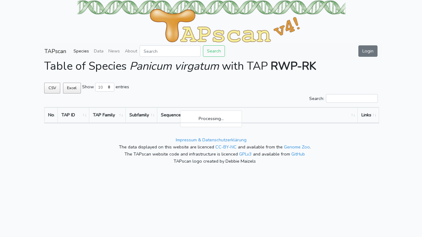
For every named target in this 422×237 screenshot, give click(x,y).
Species (81, 51)
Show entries (105, 87)
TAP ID (68, 115)
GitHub (298, 154)
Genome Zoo (297, 147)
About (131, 51)
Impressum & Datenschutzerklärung (211, 140)
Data (98, 51)
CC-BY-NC (226, 147)
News (114, 51)
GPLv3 (245, 154)
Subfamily (139, 115)
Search (214, 51)
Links (366, 115)
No (51, 115)
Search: (316, 98)
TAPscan (55, 51)
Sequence (171, 115)
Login (367, 51)
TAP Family (104, 115)
